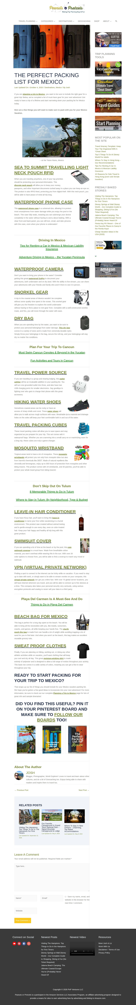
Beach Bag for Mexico (41, 616)
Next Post (84, 790)
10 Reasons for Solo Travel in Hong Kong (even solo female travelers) (107, 176)
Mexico (59, 87)
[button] (116, 21)
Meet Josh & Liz (105, 943)
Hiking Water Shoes (37, 402)
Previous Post (21, 790)
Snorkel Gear (31, 292)
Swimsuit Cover (32, 541)
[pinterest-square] (19, 943)
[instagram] (29, 943)
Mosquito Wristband (39, 448)
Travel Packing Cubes (40, 425)
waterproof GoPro (37, 278)
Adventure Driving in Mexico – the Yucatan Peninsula (52, 257)
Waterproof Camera (39, 269)
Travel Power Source (40, 372)
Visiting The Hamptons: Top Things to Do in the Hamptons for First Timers (29, 830)
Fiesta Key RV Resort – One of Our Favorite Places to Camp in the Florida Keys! (108, 226)
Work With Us (104, 946)
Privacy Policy (104, 953)
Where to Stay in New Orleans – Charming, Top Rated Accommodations (73, 828)
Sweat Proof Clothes (40, 645)
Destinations (50, 87)
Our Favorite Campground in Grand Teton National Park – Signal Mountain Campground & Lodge (51, 827)
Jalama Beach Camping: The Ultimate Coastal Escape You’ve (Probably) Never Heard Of (108, 217)
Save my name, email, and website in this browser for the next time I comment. (77, 900)
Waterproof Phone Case (43, 202)
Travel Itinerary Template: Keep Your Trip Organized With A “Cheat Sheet (108, 149)
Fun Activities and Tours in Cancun (52, 360)
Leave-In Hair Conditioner (45, 511)
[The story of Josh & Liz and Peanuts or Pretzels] (108, 39)
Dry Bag (23, 318)
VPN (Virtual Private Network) (50, 567)
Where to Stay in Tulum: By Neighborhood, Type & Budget (52, 499)
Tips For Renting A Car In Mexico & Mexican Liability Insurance (106, 168)
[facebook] (24, 943)
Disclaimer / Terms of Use (109, 950)
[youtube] (14, 943)
